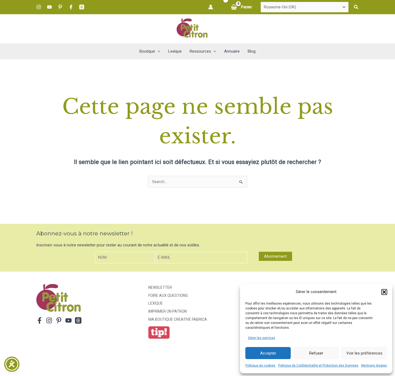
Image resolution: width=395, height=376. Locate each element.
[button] (384, 292)
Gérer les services (261, 338)
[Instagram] (38, 7)
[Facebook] (71, 7)
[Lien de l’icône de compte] (210, 7)
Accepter (268, 353)
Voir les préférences (364, 353)
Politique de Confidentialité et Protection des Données (318, 365)
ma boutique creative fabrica (177, 319)
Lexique (155, 303)
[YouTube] (49, 7)
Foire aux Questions (168, 295)
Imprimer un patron (167, 311)
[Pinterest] (60, 7)
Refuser (316, 353)
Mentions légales (374, 365)
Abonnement (275, 256)
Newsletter (160, 287)
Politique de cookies (260, 365)
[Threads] (81, 7)
